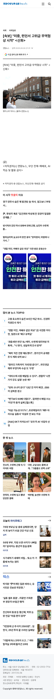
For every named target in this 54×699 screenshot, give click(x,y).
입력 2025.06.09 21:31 (21, 48)
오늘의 (12, 520)
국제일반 (12, 30)
